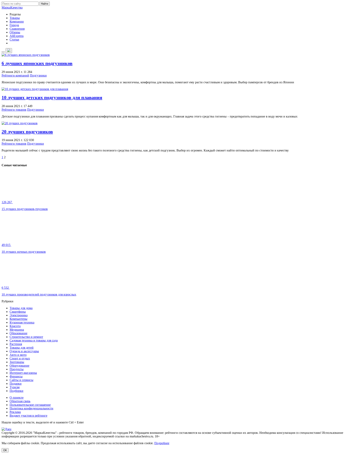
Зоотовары (17, 362)
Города (14, 25)
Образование (18, 333)
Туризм (15, 387)
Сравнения (17, 28)
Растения (16, 344)
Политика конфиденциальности (31, 408)
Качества (12, 7)
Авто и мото (18, 354)
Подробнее (161, 443)
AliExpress (17, 36)
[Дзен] (6, 429)
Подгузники (38, 75)
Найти (44, 3)
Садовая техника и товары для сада (34, 340)
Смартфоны (18, 311)
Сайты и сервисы (21, 380)
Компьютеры (18, 319)
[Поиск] (9, 50)
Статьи (14, 39)
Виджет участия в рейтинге (28, 415)
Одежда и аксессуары (24, 351)
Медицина (17, 329)
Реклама (15, 412)
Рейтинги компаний (15, 75)
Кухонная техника (22, 322)
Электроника (19, 315)
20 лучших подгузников (27, 131)
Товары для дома (21, 308)
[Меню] (3, 52)
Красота (15, 326)
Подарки (16, 383)
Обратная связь (20, 401)
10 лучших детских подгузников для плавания (52, 97)
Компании (17, 21)
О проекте (17, 397)
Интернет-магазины (23, 372)
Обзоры (15, 32)
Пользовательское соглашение (30, 404)
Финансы (16, 376)
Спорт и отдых (20, 358)
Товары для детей (22, 347)
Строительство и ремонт (26, 337)
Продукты (17, 369)
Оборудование (19, 365)
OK (5, 450)
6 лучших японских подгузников (37, 63)
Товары (15, 18)
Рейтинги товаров (14, 109)
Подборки (16, 390)
